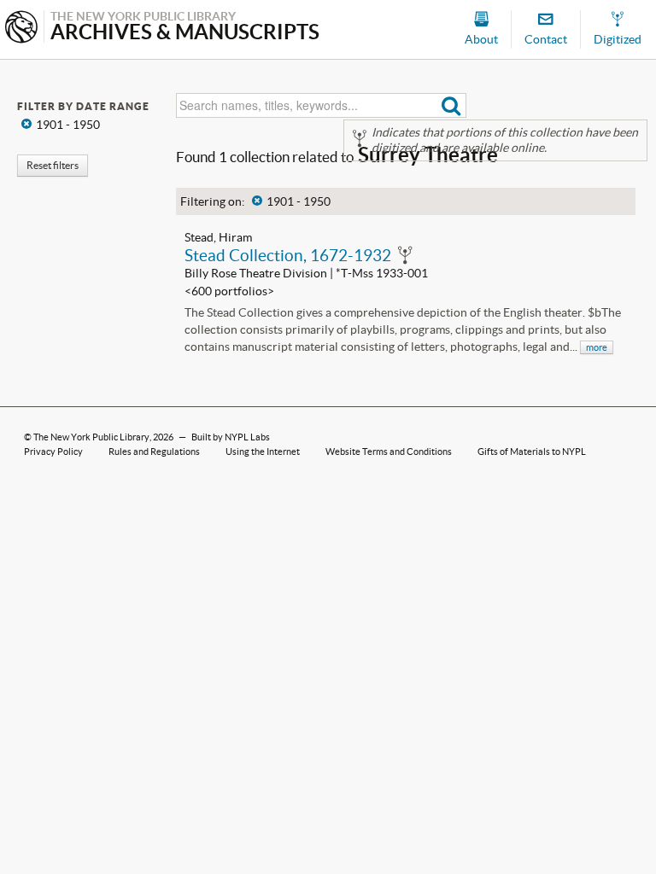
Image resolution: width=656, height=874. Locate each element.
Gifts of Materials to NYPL (531, 451)
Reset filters (52, 165)
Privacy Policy (53, 451)
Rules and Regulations (154, 451)
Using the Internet (263, 451)
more (596, 347)
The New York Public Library (91, 437)
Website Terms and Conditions (388, 451)
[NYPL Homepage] (21, 28)
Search (451, 105)
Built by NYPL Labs (230, 437)
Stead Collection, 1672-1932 (287, 255)
